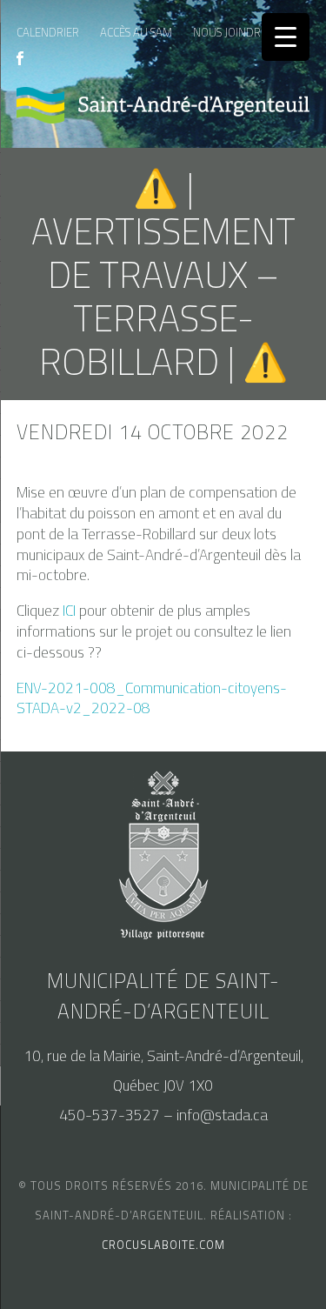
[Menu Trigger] (285, 37)
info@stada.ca (222, 1115)
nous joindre (230, 32)
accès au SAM (136, 32)
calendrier (48, 32)
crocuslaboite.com (163, 1244)
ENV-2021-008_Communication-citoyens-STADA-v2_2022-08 (152, 698)
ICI (69, 610)
